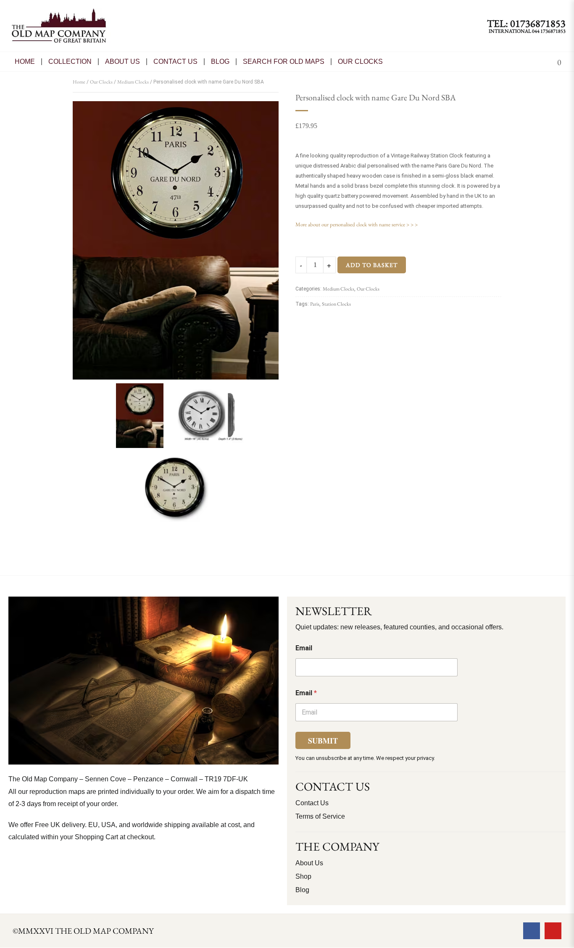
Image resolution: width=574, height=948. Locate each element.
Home (25, 61)
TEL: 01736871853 (526, 23)
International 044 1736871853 (527, 31)
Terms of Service (320, 816)
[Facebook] (531, 930)
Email (303, 648)
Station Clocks (336, 304)
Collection (70, 61)
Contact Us (312, 803)
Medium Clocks (133, 82)
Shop (303, 876)
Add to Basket (372, 265)
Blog (220, 61)
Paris (314, 304)
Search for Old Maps (283, 61)
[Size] (211, 416)
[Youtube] (553, 930)
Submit (323, 740)
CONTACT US (175, 61)
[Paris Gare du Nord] (175, 490)
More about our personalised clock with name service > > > (356, 224)
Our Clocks (360, 61)
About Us (122, 61)
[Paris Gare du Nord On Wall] (176, 240)
